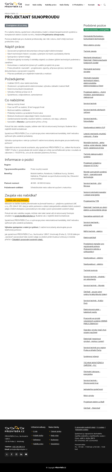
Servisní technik (90, 103)
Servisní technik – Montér (94, 285)
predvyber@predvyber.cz (25, 216)
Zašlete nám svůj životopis (17, 200)
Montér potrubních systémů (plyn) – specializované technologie (95, 174)
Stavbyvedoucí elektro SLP (94, 127)
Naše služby (37, 5)
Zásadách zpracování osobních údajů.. (27, 239)
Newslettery (55, 444)
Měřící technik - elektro (93, 231)
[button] (104, 5)
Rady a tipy (55, 435)
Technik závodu (90, 51)
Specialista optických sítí (93, 216)
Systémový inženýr (91, 356)
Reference (36, 439)
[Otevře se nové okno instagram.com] (16, 454)
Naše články (64, 5)
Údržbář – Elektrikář (92, 408)
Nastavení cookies (81, 430)
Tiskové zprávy (56, 431)
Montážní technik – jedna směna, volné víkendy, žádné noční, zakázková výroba (95, 145)
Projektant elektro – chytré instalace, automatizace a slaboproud (95, 94)
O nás (35, 431)
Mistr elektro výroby (92, 45)
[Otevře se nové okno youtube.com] (26, 454)
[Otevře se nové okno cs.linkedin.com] (21, 454)
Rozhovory (54, 439)
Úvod (27, 5)
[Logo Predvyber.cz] (14, 429)
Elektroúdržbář (90, 237)
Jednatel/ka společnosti (93, 389)
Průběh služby (38, 435)
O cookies (100, 427)
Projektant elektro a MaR (94, 402)
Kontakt (91, 5)
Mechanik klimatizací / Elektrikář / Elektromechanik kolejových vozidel (95, 60)
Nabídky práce (50, 5)
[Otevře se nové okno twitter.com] (7, 454)
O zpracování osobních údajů (85, 427)
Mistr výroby (89, 395)
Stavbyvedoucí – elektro (93, 258)
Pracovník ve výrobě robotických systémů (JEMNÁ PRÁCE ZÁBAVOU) (95, 321)
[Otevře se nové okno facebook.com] (12, 454)
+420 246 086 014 (18, 447)
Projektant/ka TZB (91, 201)
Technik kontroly (91, 270)
